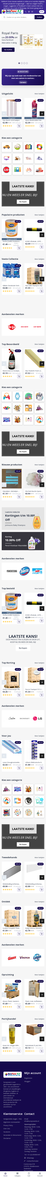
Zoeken (39, 17)
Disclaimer (7, 1138)
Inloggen (27, 1081)
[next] (42, 113)
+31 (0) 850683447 (33, 1155)
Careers (23, 82)
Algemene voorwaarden (11, 1122)
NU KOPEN (8, 50)
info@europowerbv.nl (31, 1121)
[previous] (4, 113)
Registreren (28, 1078)
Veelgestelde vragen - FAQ (12, 1119)
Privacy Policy (8, 1125)
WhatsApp (30, 1158)
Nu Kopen (23, 202)
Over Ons (6, 1129)
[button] (34, 17)
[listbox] (23, 41)
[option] (23, 41)
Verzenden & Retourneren (12, 1135)
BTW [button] (41, 12)
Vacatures (6, 1132)
